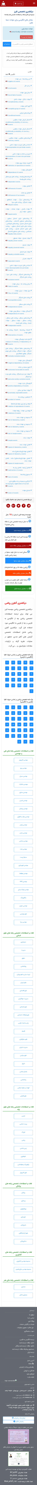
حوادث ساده (27, 438)
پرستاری (23, 1201)
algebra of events (14, 81)
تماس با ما (31, 1318)
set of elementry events (16, 427)
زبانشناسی (23, 1079)
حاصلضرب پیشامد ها (24, 397)
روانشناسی (23, 966)
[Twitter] (18, 506)
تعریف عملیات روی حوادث (23, 163)
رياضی (23, 1140)
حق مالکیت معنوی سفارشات (25, 1327)
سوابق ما (31, 1314)
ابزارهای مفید (30, 1374)
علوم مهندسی (23, 914)
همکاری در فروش (29, 1370)
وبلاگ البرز (31, 1321)
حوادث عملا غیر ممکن (24, 390)
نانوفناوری (23, 1156)
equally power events (15, 240)
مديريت (23, 950)
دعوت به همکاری (29, 1331)
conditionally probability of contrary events (17, 132)
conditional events (14, 115)
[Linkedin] (8, 506)
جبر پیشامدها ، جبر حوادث (23, 79)
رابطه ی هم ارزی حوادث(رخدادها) (21, 404)
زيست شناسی (23, 1124)
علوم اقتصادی (23, 990)
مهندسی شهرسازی (23, 865)
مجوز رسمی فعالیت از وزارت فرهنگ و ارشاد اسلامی (18, 1427)
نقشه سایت (30, 1377)
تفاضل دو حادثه (26, 193)
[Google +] (13, 506)
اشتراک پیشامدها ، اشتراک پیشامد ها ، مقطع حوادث (18, 331)
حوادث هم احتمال (25, 252)
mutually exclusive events (16, 356)
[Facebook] (24, 506)
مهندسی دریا (23, 922)
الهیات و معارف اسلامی (23, 1088)
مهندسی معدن (23, 833)
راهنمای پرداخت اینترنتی (26, 1367)
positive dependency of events (18, 386)
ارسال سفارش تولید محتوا (21, 561)
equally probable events (16, 254)
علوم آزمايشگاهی (23, 1233)
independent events (14, 325)
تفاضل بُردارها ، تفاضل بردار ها (22, 467)
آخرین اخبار (30, 1360)
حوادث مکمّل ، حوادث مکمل (22, 99)
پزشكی (23, 1192)
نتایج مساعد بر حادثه (24, 367)
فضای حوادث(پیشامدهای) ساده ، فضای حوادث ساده (18, 459)
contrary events (13, 140)
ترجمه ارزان (30, 1352)
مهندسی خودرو (23, 906)
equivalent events (14, 261)
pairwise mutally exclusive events (19, 379)
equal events (12, 214)
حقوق (23, 958)
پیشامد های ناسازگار (25, 297)
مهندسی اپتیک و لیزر (23, 889)
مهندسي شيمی (23, 800)
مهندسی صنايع (23, 792)
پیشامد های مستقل (25, 304)
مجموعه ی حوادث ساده (24, 417)
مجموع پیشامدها (25, 474)
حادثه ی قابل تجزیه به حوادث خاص (20, 145)
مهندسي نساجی (23, 841)
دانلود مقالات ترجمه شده (26, 1342)
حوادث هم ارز (27, 258)
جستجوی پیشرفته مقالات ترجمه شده (23, 1349)
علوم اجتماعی (23, 1007)
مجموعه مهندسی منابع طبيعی (23, 1269)
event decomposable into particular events (17, 269)
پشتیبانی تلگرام (19, 1421)
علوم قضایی (23, 1096)
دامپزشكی (23, 1225)
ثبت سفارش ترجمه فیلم (21, 588)
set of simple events (15, 433)
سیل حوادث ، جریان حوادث (23, 290)
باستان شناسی (23, 1071)
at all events (12, 88)
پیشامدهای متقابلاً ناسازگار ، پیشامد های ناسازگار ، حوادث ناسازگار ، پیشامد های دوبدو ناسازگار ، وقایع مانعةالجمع (18, 351)
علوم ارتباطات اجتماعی (23, 1015)
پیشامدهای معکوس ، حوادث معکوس (20, 138)
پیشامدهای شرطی (25, 113)
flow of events (13, 293)
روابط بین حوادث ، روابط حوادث (22, 410)
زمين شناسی (23, 1148)
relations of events (14, 413)
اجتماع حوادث (26, 490)
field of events (13, 286)
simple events (12, 440)
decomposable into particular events (18, 147)
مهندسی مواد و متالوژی (23, 816)
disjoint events (13, 205)
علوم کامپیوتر (23, 1172)
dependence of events (15, 172)
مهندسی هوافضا (23, 873)
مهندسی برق (23, 768)
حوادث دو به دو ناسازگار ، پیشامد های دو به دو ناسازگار (18, 375)
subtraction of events (15, 470)
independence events (15, 307)
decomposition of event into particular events (18, 157)
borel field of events (14, 95)
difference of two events (16, 195)
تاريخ (23, 1063)
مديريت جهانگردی (23, 998)
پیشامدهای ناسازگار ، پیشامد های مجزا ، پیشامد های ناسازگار (18, 275)
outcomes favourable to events (18, 369)
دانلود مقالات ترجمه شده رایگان (24, 1346)
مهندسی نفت (23, 849)
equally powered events (16, 247)
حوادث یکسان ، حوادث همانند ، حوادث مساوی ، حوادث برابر (18, 210)
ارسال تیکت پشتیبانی (19, 1418)
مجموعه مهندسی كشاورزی (23, 1261)
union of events (13, 493)
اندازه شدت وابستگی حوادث (23, 339)
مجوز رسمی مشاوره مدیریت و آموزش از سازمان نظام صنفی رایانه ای (18, 1448)
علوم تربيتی (23, 982)
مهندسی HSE (23, 881)
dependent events (14, 182)
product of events (14, 399)
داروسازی (23, 1217)
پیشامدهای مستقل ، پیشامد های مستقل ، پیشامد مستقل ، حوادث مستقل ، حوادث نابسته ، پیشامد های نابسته (18, 320)
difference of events (15, 188)
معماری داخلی (23, 1295)
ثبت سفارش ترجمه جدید (21, 530)
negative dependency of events (18, 363)
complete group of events (16, 108)
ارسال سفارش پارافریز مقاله (21, 573)
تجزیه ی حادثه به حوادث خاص (22, 154)
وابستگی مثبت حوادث (24, 383)
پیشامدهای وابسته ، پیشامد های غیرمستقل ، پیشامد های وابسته (18, 178)
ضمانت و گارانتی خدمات (27, 1324)
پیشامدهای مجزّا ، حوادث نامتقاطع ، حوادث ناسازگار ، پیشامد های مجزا (18, 201)
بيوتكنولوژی (23, 1209)
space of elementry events (17, 454)
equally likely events (14, 234)
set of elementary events (16, 420)
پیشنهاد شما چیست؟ (26, 37)
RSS (30, 1364)
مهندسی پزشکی (23, 808)
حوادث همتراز (27, 245)
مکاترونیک (23, 897)
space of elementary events (17, 447)
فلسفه (23, 1031)
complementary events (15, 102)
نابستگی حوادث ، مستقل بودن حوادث (20, 311)
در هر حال (27, 85)
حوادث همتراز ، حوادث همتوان (22, 238)
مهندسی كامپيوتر (23, 760)
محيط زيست (23, 857)
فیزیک (23, 1132)
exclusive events (13, 279)
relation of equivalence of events (19, 406)
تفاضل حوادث (26, 186)
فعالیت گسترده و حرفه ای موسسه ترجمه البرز (18, 1469)
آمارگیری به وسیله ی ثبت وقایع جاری (20, 481)
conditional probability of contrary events (17, 123)
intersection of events (15, 335)
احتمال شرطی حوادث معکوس (22, 119)
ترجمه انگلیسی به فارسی (27, 1339)
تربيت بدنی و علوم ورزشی (23, 974)
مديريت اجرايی (23, 1047)
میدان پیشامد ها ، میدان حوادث (21, 284)
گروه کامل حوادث (25, 106)
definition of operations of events (19, 165)
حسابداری (23, 942)
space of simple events (15, 463)
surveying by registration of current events (17, 485)
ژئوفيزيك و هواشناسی (23, 1164)
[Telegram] (29, 506)
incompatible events (14, 300)
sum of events (13, 477)
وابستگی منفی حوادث (24, 360)
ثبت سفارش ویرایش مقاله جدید (19, 545)
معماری (23, 1287)
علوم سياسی (23, 1055)
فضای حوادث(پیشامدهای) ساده (21, 451)
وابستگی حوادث (26, 170)
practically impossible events (17, 393)
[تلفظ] (10, 32)
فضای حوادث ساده (25, 444)
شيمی (23, 1116)
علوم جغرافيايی (23, 1039)
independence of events (16, 313)
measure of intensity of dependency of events (18, 343)
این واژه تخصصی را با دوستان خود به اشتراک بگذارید (18, 499)
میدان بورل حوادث (25, 92)
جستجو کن (7, 44)
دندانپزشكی (23, 1241)
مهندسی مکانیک (23, 784)
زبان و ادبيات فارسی (23, 1023)
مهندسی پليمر (23, 825)
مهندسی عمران (23, 776)
